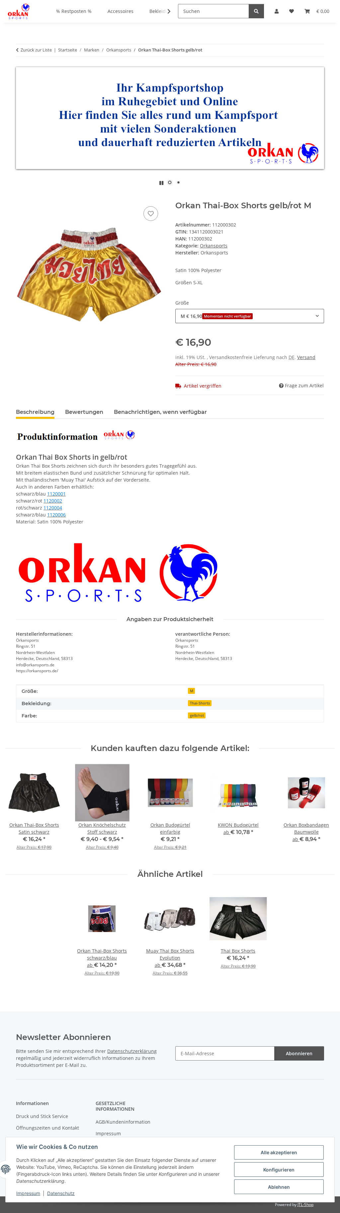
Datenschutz (61, 1193)
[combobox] (249, 316)
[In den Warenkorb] (21, 197)
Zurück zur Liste (36, 50)
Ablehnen (279, 1187)
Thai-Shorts (200, 703)
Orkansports (213, 245)
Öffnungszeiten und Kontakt (47, 1128)
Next (323, 811)
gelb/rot (197, 715)
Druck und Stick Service (42, 1116)
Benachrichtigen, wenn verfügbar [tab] (160, 412)
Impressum (28, 1193)
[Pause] (161, 183)
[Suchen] (256, 11)
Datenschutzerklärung (132, 1051)
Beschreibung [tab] (35, 412)
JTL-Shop (305, 1204)
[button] (165, 11)
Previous (16, 811)
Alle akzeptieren (279, 1152)
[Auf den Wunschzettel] (150, 213)
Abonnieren (299, 1053)
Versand (306, 357)
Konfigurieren (279, 1169)
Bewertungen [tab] (84, 412)
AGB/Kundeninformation (123, 1122)
